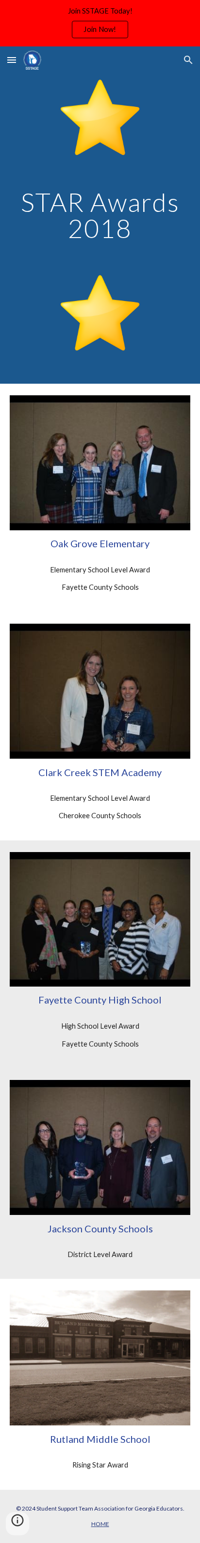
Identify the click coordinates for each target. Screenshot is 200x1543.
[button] (11, 59)
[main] (100, 215)
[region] (100, 23)
